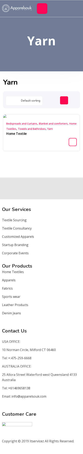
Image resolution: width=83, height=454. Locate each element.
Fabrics (7, 288)
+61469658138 (19, 388)
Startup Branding (15, 245)
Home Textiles (13, 272)
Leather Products (15, 305)
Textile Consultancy (17, 228)
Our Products (17, 266)
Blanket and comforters (53, 123)
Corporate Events (15, 253)
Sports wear (11, 296)
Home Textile (16, 133)
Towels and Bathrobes (32, 129)
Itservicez (37, 441)
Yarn (50, 129)
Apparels (9, 280)
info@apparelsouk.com (28, 396)
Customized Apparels (18, 236)
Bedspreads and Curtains (21, 123)
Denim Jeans (11, 313)
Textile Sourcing (14, 220)
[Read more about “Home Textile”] (73, 142)
